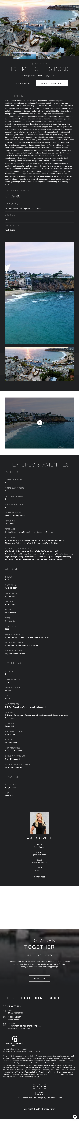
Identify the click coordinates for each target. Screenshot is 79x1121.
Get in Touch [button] (40, 978)
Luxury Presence (54, 1098)
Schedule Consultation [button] (52, 83)
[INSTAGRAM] (39, 1087)
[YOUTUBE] (45, 1087)
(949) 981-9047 (39, 855)
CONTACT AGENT (39, 877)
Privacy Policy (48, 1109)
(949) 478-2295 (14, 1019)
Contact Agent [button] (23, 83)
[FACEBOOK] (34, 1087)
